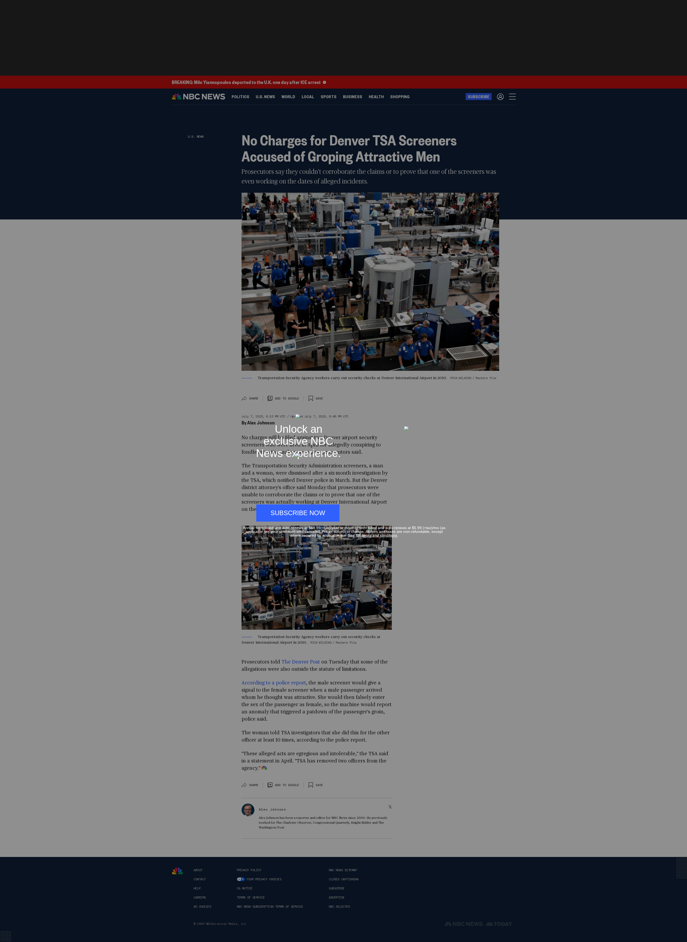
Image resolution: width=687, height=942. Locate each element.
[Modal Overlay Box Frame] (343, 471)
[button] (443, 411)
